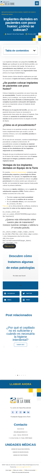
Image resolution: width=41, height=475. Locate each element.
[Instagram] (20, 412)
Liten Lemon (20, 467)
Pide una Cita (9, 246)
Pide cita (5, 206)
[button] (37, 3)
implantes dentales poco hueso (11, 12)
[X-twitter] (12, 412)
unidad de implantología (18, 172)
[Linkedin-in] (28, 412)
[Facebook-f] (16, 412)
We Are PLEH (27, 467)
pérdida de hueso (7, 14)
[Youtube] (24, 412)
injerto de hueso (29, 12)
